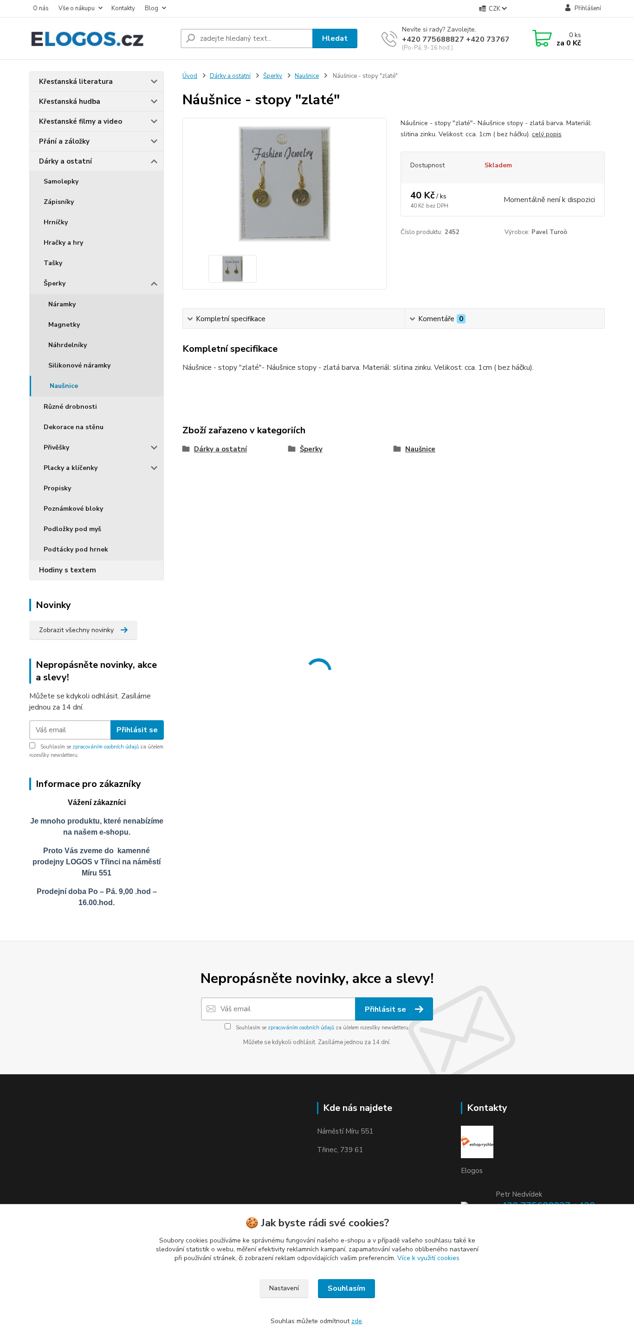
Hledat (335, 38)
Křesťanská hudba (69, 101)
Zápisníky (59, 201)
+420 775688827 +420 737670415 (465, 39)
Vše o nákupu (76, 8)
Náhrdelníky (67, 345)
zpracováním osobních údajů (105, 746)
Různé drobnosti (70, 406)
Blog (151, 8)
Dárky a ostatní (65, 161)
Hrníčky (56, 222)
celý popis (547, 134)
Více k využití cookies (428, 1258)
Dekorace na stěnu (74, 427)
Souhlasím (346, 1288)
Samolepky (61, 181)
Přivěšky (56, 447)
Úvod (189, 76)
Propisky (57, 488)
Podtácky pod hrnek (76, 549)
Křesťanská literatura (76, 81)
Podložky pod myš (72, 529)
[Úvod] (101, 38)
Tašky (53, 263)
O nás (41, 8)
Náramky (62, 304)
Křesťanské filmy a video (80, 121)
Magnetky (64, 324)
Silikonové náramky (79, 365)
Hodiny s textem (67, 570)
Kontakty (123, 8)
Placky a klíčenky (70, 467)
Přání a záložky (64, 141)
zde (356, 1321)
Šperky (54, 283)
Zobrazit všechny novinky (76, 630)
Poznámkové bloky (73, 508)
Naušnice (64, 385)
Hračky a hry (63, 242)
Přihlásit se (137, 730)
